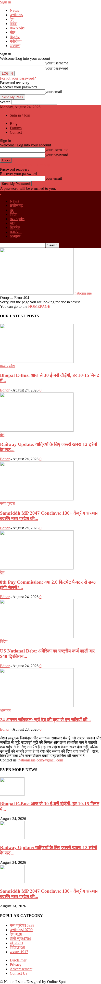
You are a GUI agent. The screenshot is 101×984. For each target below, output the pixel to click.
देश (12, 19)
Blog (13, 123)
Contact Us (18, 973)
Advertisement (21, 969)
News (14, 10)
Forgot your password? (18, 78)
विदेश (13, 24)
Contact (16, 132)
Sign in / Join (20, 115)
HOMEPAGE (39, 306)
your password (56, 68)
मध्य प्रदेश (17, 28)
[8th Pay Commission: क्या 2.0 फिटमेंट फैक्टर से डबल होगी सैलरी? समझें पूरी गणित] (37, 568)
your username (56, 63)
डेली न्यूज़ (20, 939)
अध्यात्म (15, 46)
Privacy (16, 964)
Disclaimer (18, 960)
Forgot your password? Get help (25, 165)
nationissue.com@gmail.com (40, 760)
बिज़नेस (15, 37)
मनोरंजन (16, 41)
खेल (12, 32)
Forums (16, 128)
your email (53, 92)
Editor (5, 390)
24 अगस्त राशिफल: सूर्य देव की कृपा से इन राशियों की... (45, 719)
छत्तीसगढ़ (16, 15)
